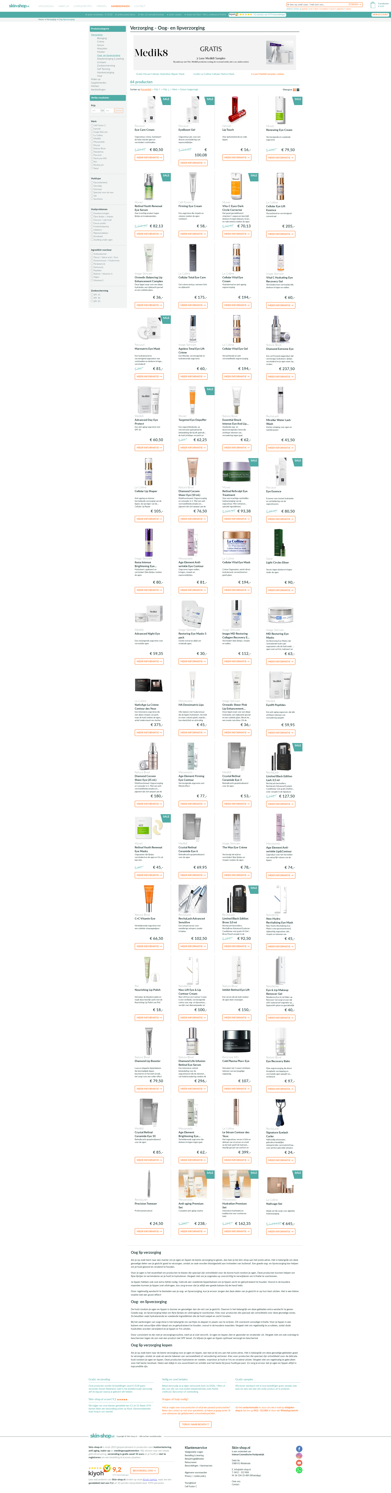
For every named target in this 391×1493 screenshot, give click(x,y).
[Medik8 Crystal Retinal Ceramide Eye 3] (236, 756)
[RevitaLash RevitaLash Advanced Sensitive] (193, 899)
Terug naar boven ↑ (195, 1424)
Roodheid (98, 236)
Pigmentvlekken (100, 233)
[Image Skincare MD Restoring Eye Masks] (280, 614)
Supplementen (83, 6)
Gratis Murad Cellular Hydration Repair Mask (160, 74)
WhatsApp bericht (289, 1411)
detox (316, 9)
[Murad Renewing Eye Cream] (280, 110)
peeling (304, 9)
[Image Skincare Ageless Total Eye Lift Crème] (193, 329)
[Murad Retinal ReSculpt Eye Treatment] (236, 471)
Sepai (96, 168)
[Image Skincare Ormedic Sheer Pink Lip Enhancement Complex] (236, 685)
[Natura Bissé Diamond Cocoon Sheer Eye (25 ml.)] (149, 756)
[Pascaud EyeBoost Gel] (193, 110)
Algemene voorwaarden (196, 1473)
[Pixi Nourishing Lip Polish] (149, 970)
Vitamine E (98, 280)
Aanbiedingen (120, 6)
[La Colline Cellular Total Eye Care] (193, 257)
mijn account (380, 15)
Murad (96, 145)
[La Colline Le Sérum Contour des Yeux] (236, 1112)
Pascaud (97, 155)
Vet (95, 196)
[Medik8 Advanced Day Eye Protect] (149, 400)
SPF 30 (96, 298)
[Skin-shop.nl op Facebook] (299, 1449)
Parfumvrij (98, 267)
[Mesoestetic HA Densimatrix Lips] (193, 685)
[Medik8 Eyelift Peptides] (280, 685)
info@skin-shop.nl (242, 1470)
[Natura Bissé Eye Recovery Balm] (280, 1041)
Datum (189, 90)
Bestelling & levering (194, 1456)
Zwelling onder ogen (103, 240)
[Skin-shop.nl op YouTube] (299, 1463)
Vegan (96, 277)
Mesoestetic (99, 142)
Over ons (236, 1481)
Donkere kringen (101, 213)
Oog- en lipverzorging (108, 55)
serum (332, 9)
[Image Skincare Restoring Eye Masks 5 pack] (193, 614)
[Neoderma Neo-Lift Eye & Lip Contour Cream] (193, 970)
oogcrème (340, 9)
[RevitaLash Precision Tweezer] (149, 1183)
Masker (101, 52)
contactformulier (250, 1408)
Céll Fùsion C (99, 125)
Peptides (97, 270)
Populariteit (146, 90)
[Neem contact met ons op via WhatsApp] (299, 1470)
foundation (324, 9)
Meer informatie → (149, 157)
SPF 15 (96, 295)
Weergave (287, 90)
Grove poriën (99, 223)
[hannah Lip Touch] (236, 110)
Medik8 (97, 139)
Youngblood (190, 1483)
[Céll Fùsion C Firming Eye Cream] (193, 186)
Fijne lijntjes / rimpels (103, 217)
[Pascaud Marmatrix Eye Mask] (149, 329)
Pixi (95, 162)
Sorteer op (135, 90)
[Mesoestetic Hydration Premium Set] (236, 1183)
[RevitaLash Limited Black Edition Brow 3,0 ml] (236, 899)
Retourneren (191, 1462)
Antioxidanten (100, 254)
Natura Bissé (99, 148)
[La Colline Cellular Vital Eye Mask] (236, 542)
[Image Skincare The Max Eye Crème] (236, 827)
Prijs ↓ (166, 90)
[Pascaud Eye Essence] (280, 471)
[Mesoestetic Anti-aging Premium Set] (193, 1183)
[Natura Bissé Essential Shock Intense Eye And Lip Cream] (236, 400)
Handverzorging (105, 72)
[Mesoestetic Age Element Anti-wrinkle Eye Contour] (193, 542)
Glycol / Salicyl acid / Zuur (105, 257)
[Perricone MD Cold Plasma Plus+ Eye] (236, 1041)
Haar (99, 76)
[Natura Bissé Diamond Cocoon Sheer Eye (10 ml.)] (193, 471)
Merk (174, 90)
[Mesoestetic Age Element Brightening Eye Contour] (193, 1112)
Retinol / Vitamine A (102, 274)
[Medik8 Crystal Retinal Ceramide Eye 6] (193, 827)
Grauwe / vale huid (102, 220)
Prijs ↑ (157, 90)
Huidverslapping (101, 227)
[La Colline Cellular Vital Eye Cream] (236, 257)
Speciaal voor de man (103, 192)
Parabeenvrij (99, 264)
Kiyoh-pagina (150, 1479)
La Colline (98, 135)
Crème (100, 41)
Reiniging (102, 38)
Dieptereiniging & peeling (110, 59)
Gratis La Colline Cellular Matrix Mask (214, 74)
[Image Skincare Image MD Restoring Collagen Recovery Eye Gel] (236, 614)
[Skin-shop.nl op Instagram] (299, 1456)
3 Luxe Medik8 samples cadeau (267, 74)
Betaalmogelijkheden (194, 1459)
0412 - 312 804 (261, 1411)
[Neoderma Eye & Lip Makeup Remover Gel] (280, 970)
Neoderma (98, 152)
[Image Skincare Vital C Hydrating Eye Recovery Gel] (280, 257)
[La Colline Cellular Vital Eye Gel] (236, 329)
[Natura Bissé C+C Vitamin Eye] (149, 899)
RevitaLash (98, 165)
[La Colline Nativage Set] (280, 1184)
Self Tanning (103, 69)
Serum (100, 45)
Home (41, 20)
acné (310, 9)
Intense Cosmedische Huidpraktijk (248, 1455)
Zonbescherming (106, 65)
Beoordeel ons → (144, 1470)
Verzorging (46, 6)
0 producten (383, 4)
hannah (97, 129)
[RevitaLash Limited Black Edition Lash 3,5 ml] (280, 756)
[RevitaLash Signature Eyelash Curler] (280, 1112)
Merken (101, 6)
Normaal (97, 189)
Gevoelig (97, 186)
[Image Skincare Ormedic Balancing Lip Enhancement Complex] (149, 257)
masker (348, 9)
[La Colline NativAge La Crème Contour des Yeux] (149, 685)
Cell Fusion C (191, 1487)
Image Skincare (100, 132)
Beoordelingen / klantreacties (198, 1466)
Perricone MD (100, 158)
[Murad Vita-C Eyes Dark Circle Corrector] (236, 186)
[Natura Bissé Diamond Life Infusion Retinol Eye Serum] (193, 1041)
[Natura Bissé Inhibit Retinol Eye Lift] (236, 970)
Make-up (63, 6)
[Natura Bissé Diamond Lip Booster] (149, 1041)
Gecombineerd (100, 183)
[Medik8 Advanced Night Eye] (149, 614)
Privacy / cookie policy (195, 1476)
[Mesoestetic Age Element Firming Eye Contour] (193, 756)
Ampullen (102, 48)
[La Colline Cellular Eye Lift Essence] (280, 186)
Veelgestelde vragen (194, 1452)
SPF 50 (96, 301)
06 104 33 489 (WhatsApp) (248, 1476)
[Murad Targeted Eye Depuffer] (193, 400)
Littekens (97, 230)
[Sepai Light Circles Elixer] (280, 542)
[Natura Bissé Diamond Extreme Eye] (280, 329)
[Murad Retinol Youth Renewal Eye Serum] (149, 186)
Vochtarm (98, 199)
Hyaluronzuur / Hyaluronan (106, 261)
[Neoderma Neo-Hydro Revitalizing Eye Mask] (280, 899)
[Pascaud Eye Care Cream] (149, 110)
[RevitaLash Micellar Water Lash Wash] (280, 400)
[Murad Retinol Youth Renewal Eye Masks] (149, 827)
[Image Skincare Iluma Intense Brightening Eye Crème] (149, 542)
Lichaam (101, 62)
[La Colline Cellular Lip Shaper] (149, 471)
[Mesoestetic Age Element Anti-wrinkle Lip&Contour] (280, 827)
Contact (139, 6)
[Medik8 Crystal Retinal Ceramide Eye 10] (149, 1112)
